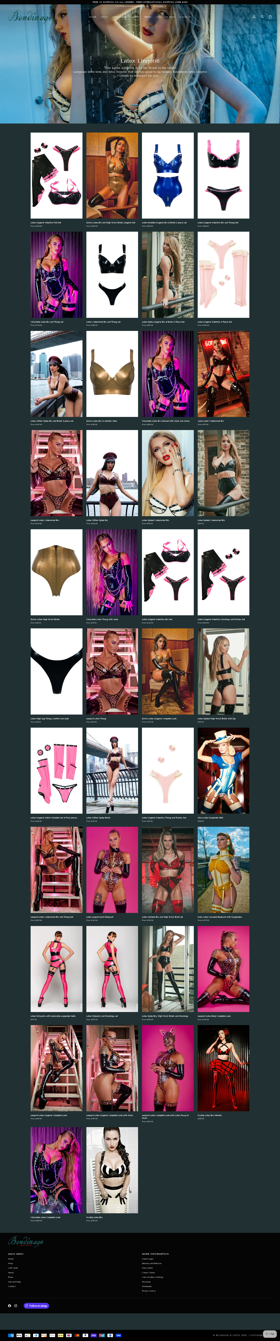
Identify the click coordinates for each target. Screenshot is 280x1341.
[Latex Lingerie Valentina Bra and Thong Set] (224, 176)
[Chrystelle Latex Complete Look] (56, 1170)
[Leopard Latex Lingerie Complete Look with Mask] (112, 1068)
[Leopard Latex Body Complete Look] (224, 969)
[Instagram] (15, 1305)
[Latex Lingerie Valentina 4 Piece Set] (224, 275)
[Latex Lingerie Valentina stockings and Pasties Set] (224, 572)
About (11, 1272)
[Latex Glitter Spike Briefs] (112, 771)
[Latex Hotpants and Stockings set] (112, 969)
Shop (10, 1263)
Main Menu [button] (16, 1254)
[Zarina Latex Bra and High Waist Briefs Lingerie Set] (112, 176)
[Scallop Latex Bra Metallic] (224, 1068)
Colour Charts (148, 1272)
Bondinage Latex (228, 1335)
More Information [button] (155, 1254)
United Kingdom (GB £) (130, 6)
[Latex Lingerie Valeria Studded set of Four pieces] (56, 771)
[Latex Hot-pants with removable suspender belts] (56, 969)
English (158, 6)
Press (10, 1277)
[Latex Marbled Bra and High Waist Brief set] (168, 870)
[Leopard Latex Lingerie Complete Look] (56, 1068)
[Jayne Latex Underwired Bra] (224, 374)
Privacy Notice (149, 1291)
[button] (104, 16)
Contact (12, 1286)
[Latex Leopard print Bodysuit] (112, 870)
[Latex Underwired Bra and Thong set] (112, 275)
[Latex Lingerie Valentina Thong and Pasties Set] (168, 771)
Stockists (146, 1282)
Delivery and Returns (152, 1263)
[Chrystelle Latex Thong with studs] (112, 572)
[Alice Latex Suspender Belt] (224, 771)
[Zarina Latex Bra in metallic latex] (112, 374)
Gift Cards (13, 1268)
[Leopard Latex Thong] (112, 671)
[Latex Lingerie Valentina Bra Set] (168, 572)
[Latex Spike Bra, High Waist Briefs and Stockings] (168, 969)
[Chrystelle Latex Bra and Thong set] (56, 275)
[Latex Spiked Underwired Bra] (168, 473)
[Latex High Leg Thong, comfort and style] (56, 671)
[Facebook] (9, 1305)
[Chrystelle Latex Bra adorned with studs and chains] (168, 374)
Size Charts (147, 1268)
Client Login (147, 1259)
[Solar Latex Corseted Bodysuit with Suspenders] (224, 870)
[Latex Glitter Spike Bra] (112, 473)
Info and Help (14, 1282)
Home (11, 1259)
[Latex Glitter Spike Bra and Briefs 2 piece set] (56, 374)
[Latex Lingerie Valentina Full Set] (56, 176)
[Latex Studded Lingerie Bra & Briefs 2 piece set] (168, 176)
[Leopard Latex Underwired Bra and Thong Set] (56, 870)
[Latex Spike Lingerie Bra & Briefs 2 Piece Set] (168, 275)
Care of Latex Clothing (152, 1277)
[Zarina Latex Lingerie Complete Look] (168, 671)
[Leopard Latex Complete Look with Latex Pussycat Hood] (168, 1068)
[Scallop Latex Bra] (112, 1170)
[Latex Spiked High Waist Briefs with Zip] (224, 671)
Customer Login (260, 1335)
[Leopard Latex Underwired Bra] (56, 473)
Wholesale (147, 1286)
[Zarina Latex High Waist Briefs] (56, 572)
